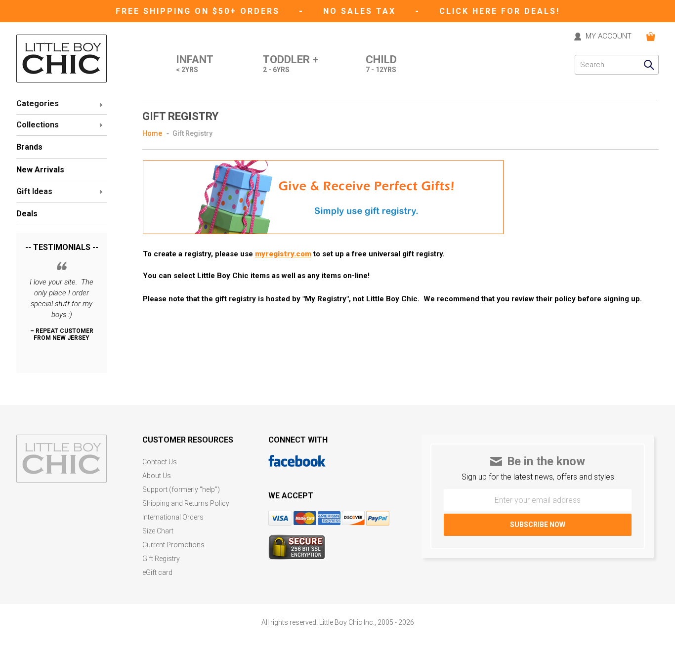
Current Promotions (173, 545)
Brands (29, 147)
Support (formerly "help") (181, 489)
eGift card (157, 572)
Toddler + (291, 64)
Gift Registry (161, 559)
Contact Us (159, 462)
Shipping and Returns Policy (185, 503)
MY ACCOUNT (609, 36)
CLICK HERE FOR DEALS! (499, 11)
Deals (27, 213)
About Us (156, 476)
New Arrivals (40, 169)
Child (381, 64)
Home (152, 133)
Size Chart (157, 531)
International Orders (173, 517)
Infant (194, 64)
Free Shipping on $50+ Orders (199, 11)
